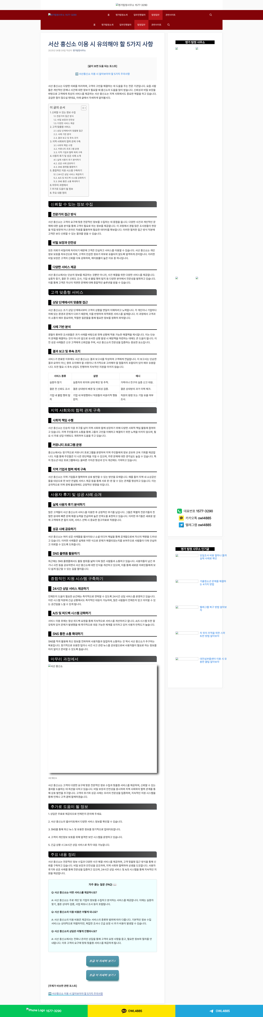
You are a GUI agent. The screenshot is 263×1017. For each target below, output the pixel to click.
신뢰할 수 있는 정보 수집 (64, 112)
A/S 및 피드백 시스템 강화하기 (72, 178)
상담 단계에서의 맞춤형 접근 (70, 130)
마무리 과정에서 (60, 185)
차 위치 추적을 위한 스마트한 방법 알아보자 (212, 634)
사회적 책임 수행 (64, 145)
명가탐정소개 (122, 15)
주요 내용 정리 (60, 192)
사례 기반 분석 (64, 134)
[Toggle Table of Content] (82, 108)
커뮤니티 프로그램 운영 (68, 148)
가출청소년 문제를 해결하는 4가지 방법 (213, 583)
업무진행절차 (140, 15)
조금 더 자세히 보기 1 (102, 960)
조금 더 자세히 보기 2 (102, 975)
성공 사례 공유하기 (66, 163)
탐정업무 (156, 15)
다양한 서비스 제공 (65, 123)
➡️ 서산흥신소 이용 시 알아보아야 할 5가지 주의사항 (102, 73)
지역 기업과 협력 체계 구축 (70, 152)
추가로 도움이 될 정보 (62, 188)
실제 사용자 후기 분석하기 (69, 159)
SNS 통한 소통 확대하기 (69, 181)
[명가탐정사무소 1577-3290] (62, 15)
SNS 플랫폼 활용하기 (67, 167)
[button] (211, 15)
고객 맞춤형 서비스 (61, 126)
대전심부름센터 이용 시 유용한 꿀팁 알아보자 (213, 660)
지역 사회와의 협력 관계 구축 (67, 141)
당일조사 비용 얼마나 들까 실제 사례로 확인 (213, 557)
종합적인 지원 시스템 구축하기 (67, 170)
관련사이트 (170, 15)
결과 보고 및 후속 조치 (68, 138)
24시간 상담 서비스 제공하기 (70, 174)
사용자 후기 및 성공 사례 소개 (66, 155)
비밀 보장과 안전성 (65, 119)
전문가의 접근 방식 (65, 116)
